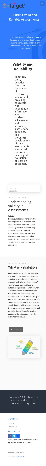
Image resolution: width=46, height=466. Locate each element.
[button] (42, 3)
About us (11, 423)
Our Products (12, 427)
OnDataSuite (20, 457)
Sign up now (16, 329)
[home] (13, 5)
